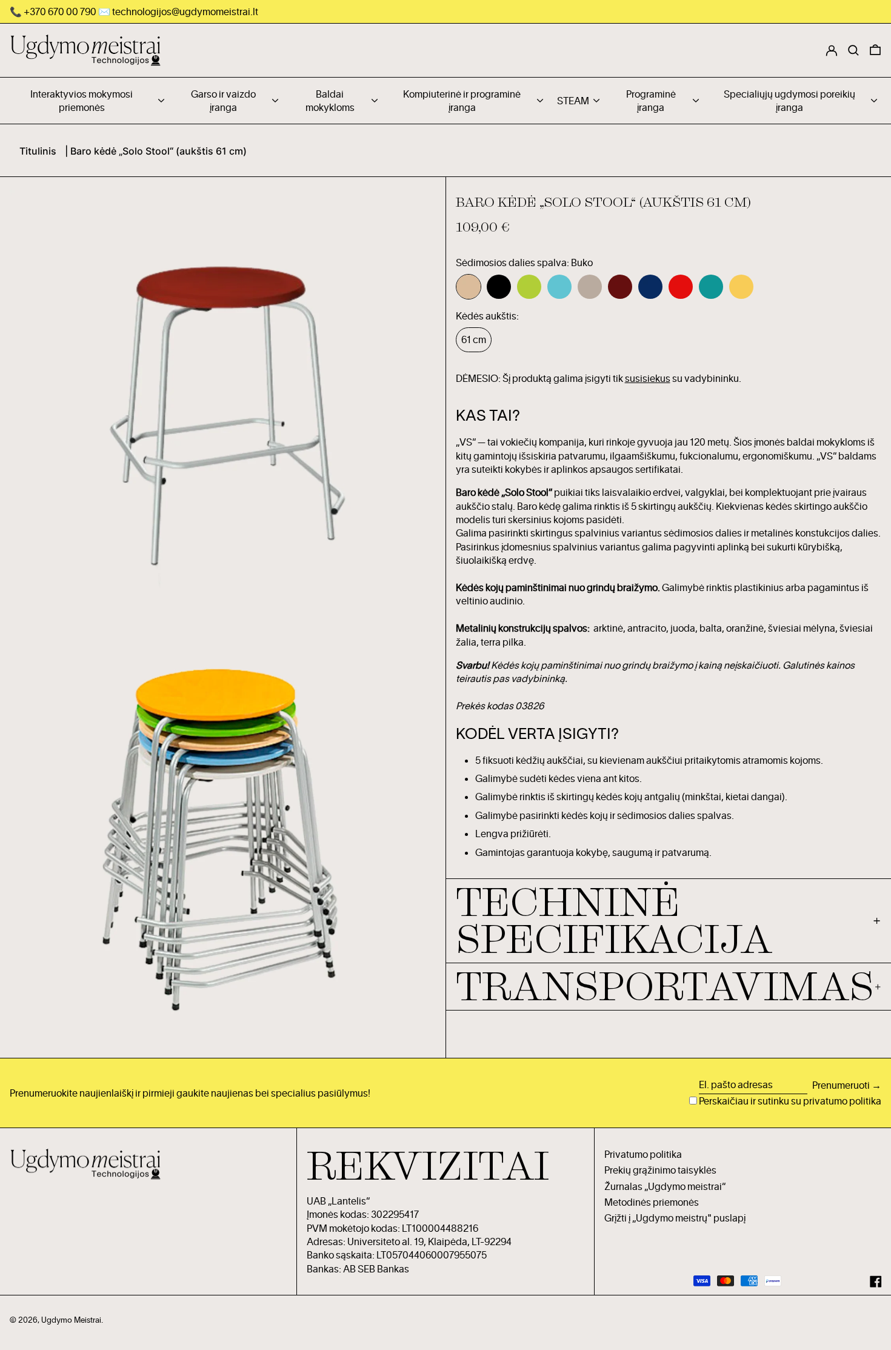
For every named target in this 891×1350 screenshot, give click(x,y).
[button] (875, 50)
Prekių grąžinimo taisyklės (660, 1170)
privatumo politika (842, 1101)
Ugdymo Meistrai (71, 1320)
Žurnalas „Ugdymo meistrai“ (665, 1186)
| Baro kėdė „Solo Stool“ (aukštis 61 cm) (156, 151)
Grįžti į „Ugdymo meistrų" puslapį (675, 1218)
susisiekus (647, 378)
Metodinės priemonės (651, 1202)
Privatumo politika (643, 1154)
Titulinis (37, 151)
